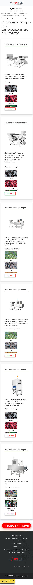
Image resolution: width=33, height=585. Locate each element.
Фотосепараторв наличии (6, 580)
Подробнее (10, 109)
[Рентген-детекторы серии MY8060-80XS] (16, 305)
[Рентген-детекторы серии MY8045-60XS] (16, 223)
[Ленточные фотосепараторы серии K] (16, 60)
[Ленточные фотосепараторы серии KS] (16, 138)
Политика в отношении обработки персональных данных (16, 551)
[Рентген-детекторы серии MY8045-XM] (16, 385)
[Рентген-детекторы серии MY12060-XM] (16, 465)
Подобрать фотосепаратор (16, 525)
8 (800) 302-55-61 (16, 8)
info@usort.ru (17, 546)
